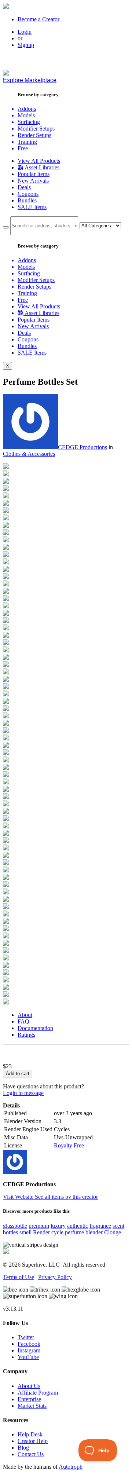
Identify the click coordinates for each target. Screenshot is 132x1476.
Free (23, 148)
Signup (26, 45)
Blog (23, 1447)
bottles (10, 1232)
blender (94, 1232)
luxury (58, 1226)
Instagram (29, 1350)
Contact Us (31, 1454)
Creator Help (33, 1441)
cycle (57, 1232)
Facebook (29, 1344)
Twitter (26, 1337)
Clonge (112, 1232)
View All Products (39, 161)
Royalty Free (69, 1145)
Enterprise (29, 1399)
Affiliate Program (38, 1392)
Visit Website (19, 1197)
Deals (24, 187)
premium (39, 1226)
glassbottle (15, 1226)
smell (25, 1232)
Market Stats (32, 1406)
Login (25, 32)
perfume (74, 1232)
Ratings (26, 1035)
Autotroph (70, 1467)
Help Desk (30, 1434)
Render (41, 1232)
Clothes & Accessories (29, 454)
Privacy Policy (55, 1277)
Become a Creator (38, 19)
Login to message (23, 1093)
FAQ (23, 1021)
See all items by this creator (66, 1197)
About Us (29, 1386)
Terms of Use (18, 1277)
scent (118, 1226)
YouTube (28, 1357)
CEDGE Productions (82, 447)
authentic (77, 1226)
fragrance (100, 1226)
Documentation (35, 1028)
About (25, 1015)
